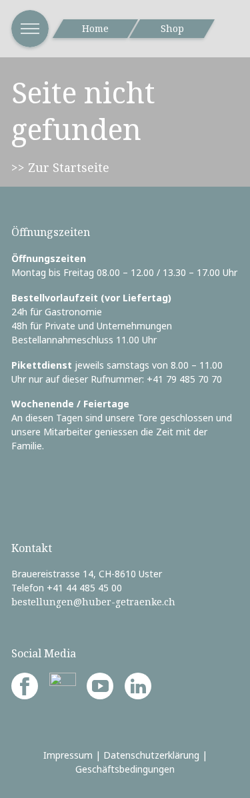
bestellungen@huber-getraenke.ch (93, 601)
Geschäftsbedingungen (125, 769)
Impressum (68, 755)
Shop (172, 28)
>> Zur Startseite (60, 167)
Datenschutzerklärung (151, 755)
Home (95, 28)
